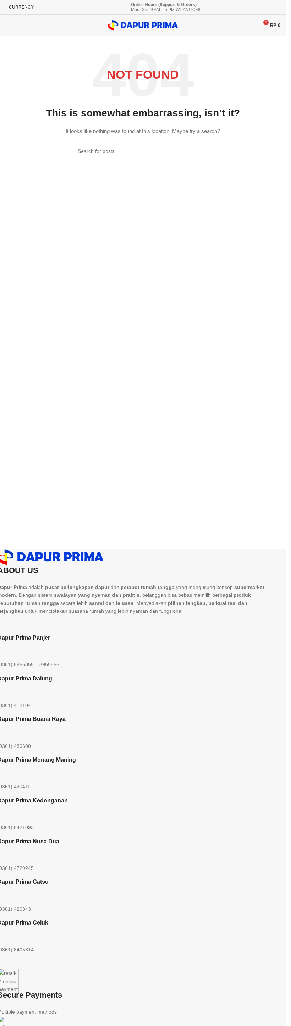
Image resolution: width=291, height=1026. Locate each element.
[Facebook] (64, 624)
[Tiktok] (45, 624)
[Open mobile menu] (8, 25)
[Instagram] (25, 624)
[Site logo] (143, 25)
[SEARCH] (206, 151)
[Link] (83, 624)
